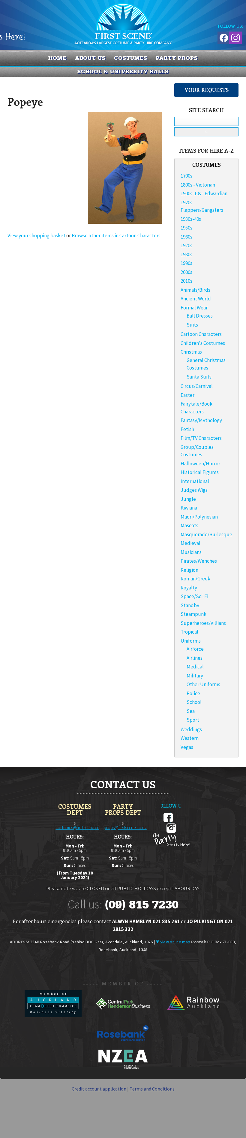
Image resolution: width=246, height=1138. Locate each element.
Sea (191, 711)
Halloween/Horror (200, 463)
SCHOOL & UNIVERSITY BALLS (123, 71)
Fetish (187, 429)
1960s (186, 236)
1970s (186, 245)
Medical (195, 666)
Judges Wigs (194, 490)
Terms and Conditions (152, 1089)
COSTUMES (130, 58)
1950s (186, 227)
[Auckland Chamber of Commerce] (53, 1015)
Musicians (191, 552)
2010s (186, 281)
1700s (186, 175)
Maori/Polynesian (199, 516)
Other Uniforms (203, 684)
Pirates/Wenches (199, 561)
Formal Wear (194, 307)
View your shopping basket (36, 235)
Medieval (190, 543)
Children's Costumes (203, 343)
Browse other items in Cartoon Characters (116, 235)
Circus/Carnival (197, 386)
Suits (192, 324)
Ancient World (196, 298)
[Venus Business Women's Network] (123, 1067)
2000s (186, 272)
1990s (186, 263)
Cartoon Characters (201, 334)
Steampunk (193, 614)
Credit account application (99, 1089)
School (194, 702)
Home (57, 58)
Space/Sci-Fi (194, 596)
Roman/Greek (195, 578)
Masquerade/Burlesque (206, 534)
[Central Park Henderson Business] (123, 1015)
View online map (175, 942)
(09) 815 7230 (141, 904)
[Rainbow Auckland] (192, 1015)
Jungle (188, 499)
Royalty (189, 587)
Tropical (189, 631)
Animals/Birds (195, 290)
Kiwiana (189, 507)
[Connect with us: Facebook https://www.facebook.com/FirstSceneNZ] (223, 37)
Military (195, 675)
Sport (193, 720)
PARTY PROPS (177, 58)
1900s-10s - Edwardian (204, 193)
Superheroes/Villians (203, 623)
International (195, 481)
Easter (187, 395)
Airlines (194, 658)
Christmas (191, 351)
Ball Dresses (200, 315)
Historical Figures (200, 472)
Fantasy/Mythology (201, 420)
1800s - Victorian (198, 184)
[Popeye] (125, 222)
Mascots (189, 525)
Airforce (195, 649)
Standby (190, 605)
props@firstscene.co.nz (125, 827)
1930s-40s (191, 219)
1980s (186, 254)
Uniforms (191, 640)
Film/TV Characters (201, 438)
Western (190, 738)
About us (90, 58)
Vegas (187, 747)
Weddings (191, 729)
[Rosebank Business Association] (123, 1045)
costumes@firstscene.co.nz (80, 827)
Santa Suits (199, 376)
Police (193, 693)
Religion (189, 570)
